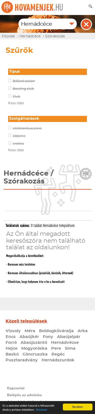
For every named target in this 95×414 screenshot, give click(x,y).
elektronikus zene (27, 128)
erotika (18, 143)
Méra (30, 331)
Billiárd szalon (24, 81)
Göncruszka (35, 354)
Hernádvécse (65, 343)
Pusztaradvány (22, 360)
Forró (11, 343)
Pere (56, 348)
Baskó (12, 354)
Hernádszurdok (58, 360)
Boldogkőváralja (56, 331)
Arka (83, 331)
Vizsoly (13, 331)
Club (16, 96)
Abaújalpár (68, 337)
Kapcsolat (16, 388)
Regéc (58, 354)
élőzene (19, 136)
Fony (48, 337)
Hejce (11, 348)
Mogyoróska (34, 348)
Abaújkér (29, 337)
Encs (11, 337)
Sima (70, 348)
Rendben (77, 407)
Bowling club (23, 88)
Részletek (41, 409)
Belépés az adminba (24, 395)
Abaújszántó (34, 343)
